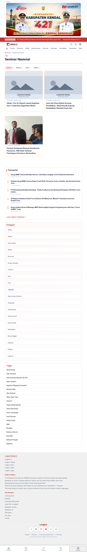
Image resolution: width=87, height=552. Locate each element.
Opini (80, 48)
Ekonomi (45, 48)
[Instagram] (41, 529)
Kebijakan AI (9, 510)
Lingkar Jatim (9, 465)
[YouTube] (46, 529)
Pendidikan (63, 48)
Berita (10, 250)
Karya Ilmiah (12, 323)
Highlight (11, 289)
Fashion (10, 270)
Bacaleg (9, 428)
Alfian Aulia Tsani (12, 397)
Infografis (11, 303)
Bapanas (9, 444)
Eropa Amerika (13, 263)
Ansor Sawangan (12, 412)
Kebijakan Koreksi (10, 507)
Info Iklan (8, 515)
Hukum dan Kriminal (14, 296)
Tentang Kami (9, 496)
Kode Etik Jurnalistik (11, 504)
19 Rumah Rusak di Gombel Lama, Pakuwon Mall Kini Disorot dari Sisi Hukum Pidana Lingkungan (37, 488)
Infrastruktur (12, 309)
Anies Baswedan (12, 409)
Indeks (27, 534)
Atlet (8, 424)
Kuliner (10, 349)
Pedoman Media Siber (12, 501)
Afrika (10, 230)
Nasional (20, 48)
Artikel (19, 68)
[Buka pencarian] (71, 44)
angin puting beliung (13, 405)
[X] (36, 529)
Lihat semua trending (15, 217)
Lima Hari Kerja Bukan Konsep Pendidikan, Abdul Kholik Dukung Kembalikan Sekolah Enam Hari (60, 105)
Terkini (12, 48)
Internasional (36, 48)
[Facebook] (31, 529)
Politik (27, 48)
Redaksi (7, 498)
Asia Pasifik (12, 243)
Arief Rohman (11, 416)
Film (9, 276)
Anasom (9, 401)
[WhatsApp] (51, 529)
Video (36, 68)
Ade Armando (11, 374)
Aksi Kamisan (10, 393)
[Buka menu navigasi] (80, 44)
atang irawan (10, 420)
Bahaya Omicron (12, 432)
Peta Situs (59, 534)
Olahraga (54, 48)
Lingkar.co (8, 459)
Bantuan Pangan (12, 440)
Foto (28, 68)
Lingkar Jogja (9, 470)
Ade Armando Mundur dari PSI (16, 378)
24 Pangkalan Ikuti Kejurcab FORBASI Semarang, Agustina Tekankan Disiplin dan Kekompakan (36, 478)
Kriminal (10, 343)
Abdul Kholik (10, 370)
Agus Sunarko (11, 381)
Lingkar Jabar (9, 468)
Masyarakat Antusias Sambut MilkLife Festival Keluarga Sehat (25, 483)
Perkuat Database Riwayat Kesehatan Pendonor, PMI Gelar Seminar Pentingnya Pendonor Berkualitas (23, 150)
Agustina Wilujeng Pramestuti (16, 385)
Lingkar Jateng (10, 462)
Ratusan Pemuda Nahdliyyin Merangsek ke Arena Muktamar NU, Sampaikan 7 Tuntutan (34, 486)
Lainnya (10, 356)
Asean (10, 236)
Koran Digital (12, 336)
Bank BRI (9, 436)
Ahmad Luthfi (10, 389)
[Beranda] (37, 44)
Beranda (8, 52)
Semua (9, 68)
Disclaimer (8, 512)
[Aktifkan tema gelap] (76, 44)
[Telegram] (56, 529)
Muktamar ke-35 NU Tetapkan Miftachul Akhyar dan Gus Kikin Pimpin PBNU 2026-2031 (28, 39)
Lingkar (43, 524)
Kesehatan (72, 48)
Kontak (7, 518)
